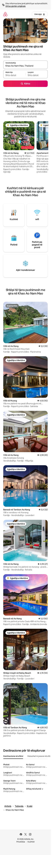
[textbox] (14, 75)
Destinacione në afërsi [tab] (13, 756)
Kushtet (31, 842)
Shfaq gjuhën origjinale (15, 6)
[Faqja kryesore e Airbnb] (5, 14)
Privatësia (20, 842)
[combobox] (25, 66)
